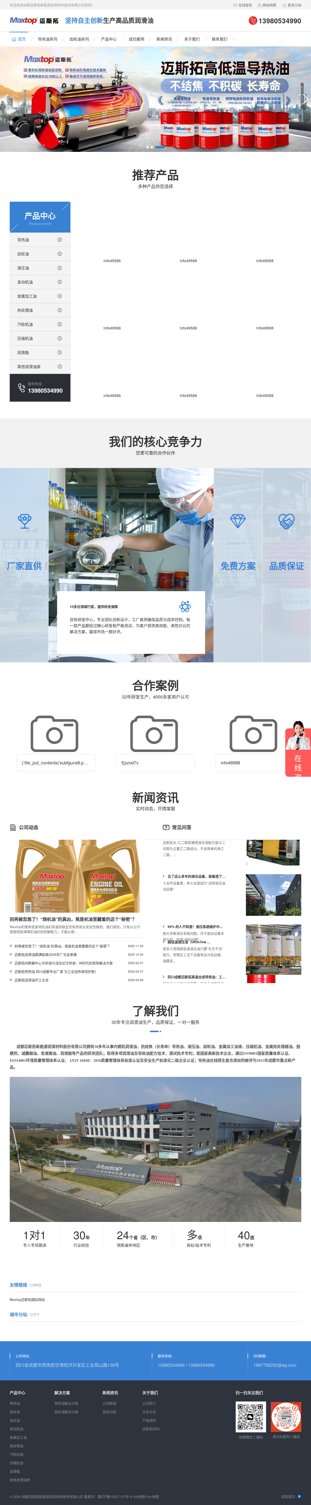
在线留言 (245, 4)
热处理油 (25, 310)
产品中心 (109, 39)
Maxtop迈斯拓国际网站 (27, 1299)
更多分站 (294, 4)
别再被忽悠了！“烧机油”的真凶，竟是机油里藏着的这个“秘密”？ (63, 945)
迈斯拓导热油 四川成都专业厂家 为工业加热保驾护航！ (56, 971)
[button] (5, 99)
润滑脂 (23, 352)
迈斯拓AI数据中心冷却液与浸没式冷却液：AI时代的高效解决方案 (64, 962)
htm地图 (152, 1496)
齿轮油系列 (79, 39)
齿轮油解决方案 (66, 1411)
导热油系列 (47, 39)
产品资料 (149, 1420)
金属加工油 (27, 296)
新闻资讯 (164, 39)
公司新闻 (109, 1403)
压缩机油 (25, 338)
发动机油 (25, 282)
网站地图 (269, 4)
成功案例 (136, 39)
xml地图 (139, 1496)
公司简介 (149, 1403)
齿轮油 (23, 254)
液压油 (23, 268)
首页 (22, 39)
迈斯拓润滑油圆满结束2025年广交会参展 (46, 954)
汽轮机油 (25, 324)
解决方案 (62, 1392)
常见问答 (109, 1411)
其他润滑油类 (29, 366)
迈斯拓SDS (150, 1428)
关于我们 (192, 39)
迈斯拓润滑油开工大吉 (32, 979)
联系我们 (219, 39)
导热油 (23, 239)
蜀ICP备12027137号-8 (115, 1496)
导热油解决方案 (66, 1403)
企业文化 (149, 1411)
